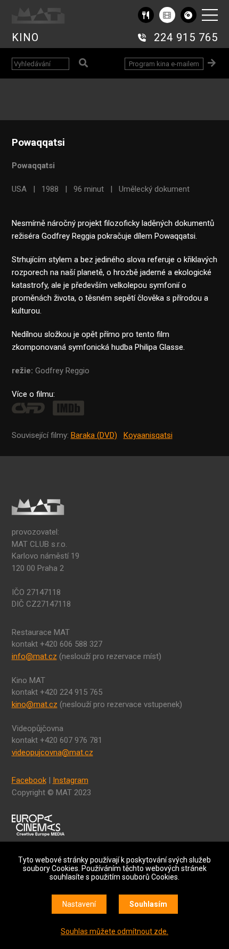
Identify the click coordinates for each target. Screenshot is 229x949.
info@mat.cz (34, 656)
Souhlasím (148, 904)
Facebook (29, 780)
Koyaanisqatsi (148, 435)
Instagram (70, 780)
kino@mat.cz (35, 704)
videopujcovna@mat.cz (52, 752)
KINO (25, 37)
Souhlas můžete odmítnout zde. (114, 931)
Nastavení (79, 904)
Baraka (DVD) (94, 435)
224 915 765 (186, 37)
